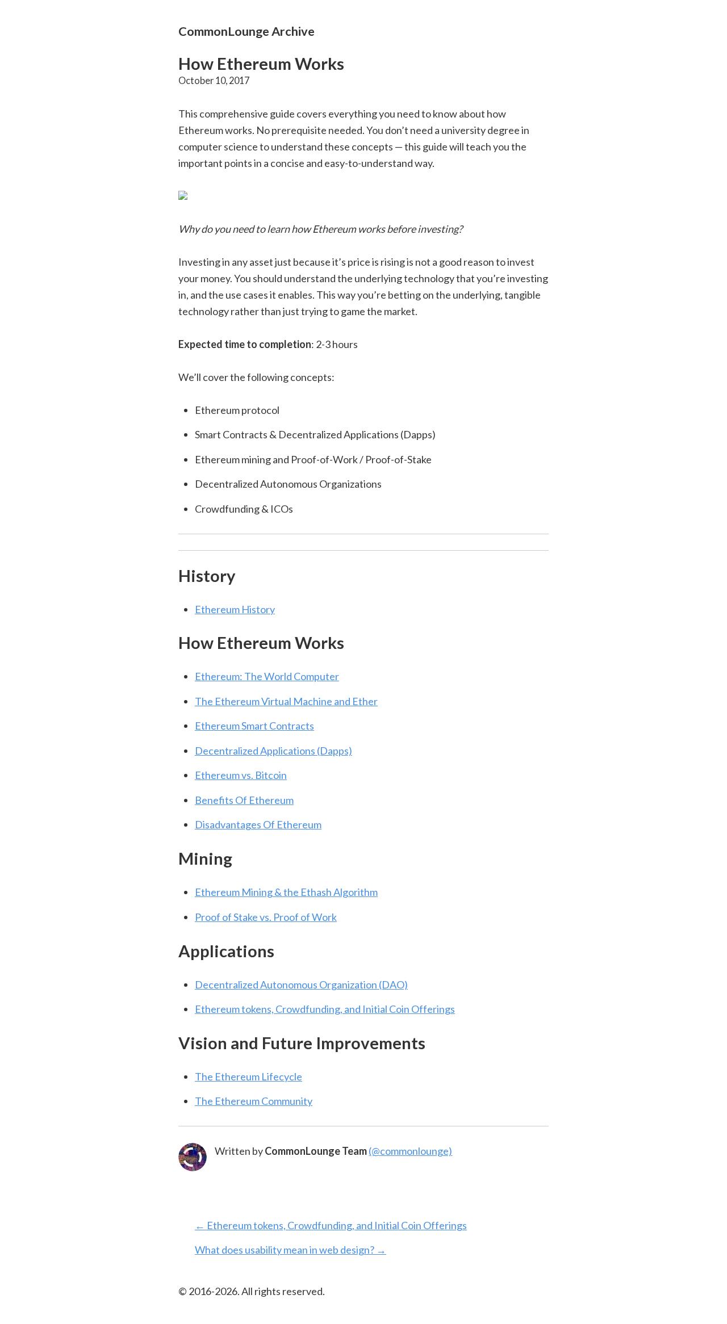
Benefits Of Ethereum (244, 800)
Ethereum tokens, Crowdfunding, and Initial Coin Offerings (325, 1009)
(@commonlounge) (410, 1151)
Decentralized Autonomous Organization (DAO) (301, 984)
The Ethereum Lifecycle (248, 1076)
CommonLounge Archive (246, 31)
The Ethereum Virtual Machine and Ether (286, 701)
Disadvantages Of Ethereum (258, 824)
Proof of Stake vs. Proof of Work (266, 917)
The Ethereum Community (253, 1101)
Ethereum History (235, 609)
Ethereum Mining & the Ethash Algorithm (286, 892)
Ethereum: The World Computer (267, 676)
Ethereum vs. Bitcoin (241, 775)
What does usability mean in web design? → (290, 1249)
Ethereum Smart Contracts (254, 725)
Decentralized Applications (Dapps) (273, 750)
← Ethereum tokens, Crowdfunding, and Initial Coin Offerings (331, 1225)
